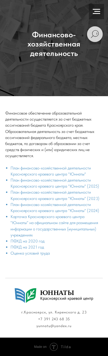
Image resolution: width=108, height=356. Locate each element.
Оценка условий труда (30, 253)
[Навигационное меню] (96, 11)
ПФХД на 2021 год (27, 247)
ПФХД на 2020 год (27, 241)
